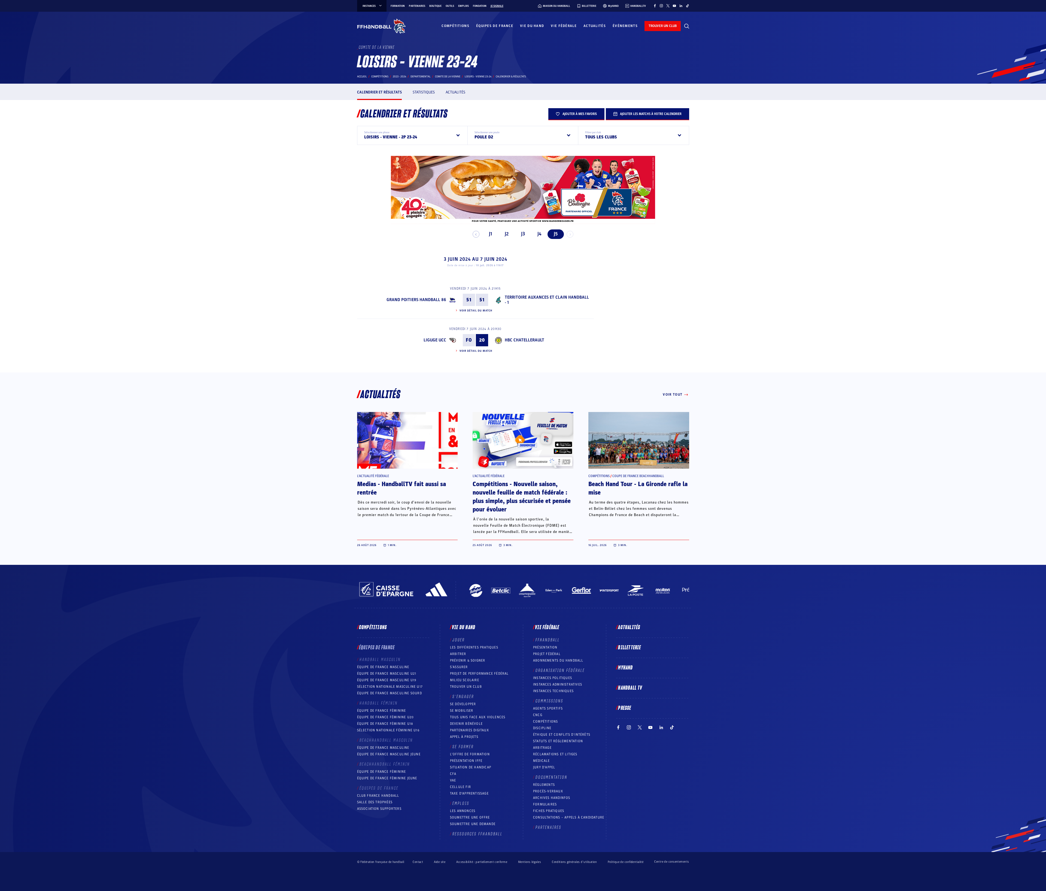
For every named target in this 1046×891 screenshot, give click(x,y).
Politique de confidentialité (625, 862)
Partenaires (417, 6)
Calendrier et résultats (379, 92)
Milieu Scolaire (464, 680)
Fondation (479, 6)
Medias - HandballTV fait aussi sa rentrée (401, 488)
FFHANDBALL (548, 640)
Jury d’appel (544, 767)
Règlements (544, 785)
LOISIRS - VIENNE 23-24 (478, 76)
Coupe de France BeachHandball (638, 476)
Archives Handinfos (551, 798)
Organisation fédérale (560, 670)
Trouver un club (466, 687)
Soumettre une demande (472, 824)
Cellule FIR (460, 787)
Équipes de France (494, 26)
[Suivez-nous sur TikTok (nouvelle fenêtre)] (687, 5)
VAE (453, 780)
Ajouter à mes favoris (579, 114)
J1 (490, 234)
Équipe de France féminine (381, 711)
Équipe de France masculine (383, 667)
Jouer (458, 640)
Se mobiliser (461, 711)
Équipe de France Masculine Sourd (389, 693)
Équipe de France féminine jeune (387, 778)
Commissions (549, 701)
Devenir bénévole (466, 724)
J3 (523, 234)
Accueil (362, 76)
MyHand (625, 668)
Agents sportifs (548, 708)
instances (369, 6)
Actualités (594, 26)
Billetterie (629, 647)
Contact (418, 862)
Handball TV (630, 688)
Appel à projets (464, 737)
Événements (625, 26)
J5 (556, 234)
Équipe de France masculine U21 (386, 673)
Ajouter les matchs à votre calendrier (651, 114)
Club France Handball (378, 796)
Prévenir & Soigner (467, 660)
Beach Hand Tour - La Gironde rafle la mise (638, 488)
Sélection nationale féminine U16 (388, 730)
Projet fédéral (547, 654)
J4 (539, 234)
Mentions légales (529, 862)
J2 (507, 234)
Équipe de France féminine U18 (385, 724)
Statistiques (424, 92)
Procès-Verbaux (548, 791)
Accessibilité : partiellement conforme (481, 862)
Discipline (542, 728)
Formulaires (545, 804)
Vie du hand (532, 26)
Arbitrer (458, 654)
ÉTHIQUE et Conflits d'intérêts (561, 735)
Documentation (551, 777)
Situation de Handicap (470, 767)
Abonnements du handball (558, 660)
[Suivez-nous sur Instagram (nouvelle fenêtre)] (661, 5)
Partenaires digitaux (469, 730)
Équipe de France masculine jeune (389, 754)
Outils (450, 6)
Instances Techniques (553, 691)
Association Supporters (379, 809)
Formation (398, 6)
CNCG (537, 715)
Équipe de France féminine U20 (385, 717)
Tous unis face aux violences (478, 717)
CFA (453, 774)
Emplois (463, 6)
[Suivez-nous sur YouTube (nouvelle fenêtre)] (674, 5)
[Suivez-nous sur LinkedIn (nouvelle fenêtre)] (681, 5)
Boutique (435, 6)
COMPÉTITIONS (545, 721)
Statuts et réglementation (558, 741)
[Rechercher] (686, 26)
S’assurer (459, 667)
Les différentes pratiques (474, 647)
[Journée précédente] (476, 234)
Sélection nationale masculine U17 (390, 687)
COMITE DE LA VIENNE (447, 76)
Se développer (463, 704)
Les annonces (462, 811)
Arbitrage (542, 748)
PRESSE (624, 708)
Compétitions (455, 26)
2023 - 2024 (399, 76)
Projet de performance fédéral (479, 673)
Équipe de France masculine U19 (386, 680)
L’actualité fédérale (373, 476)
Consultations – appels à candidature (568, 817)
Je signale (497, 6)
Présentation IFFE (466, 761)
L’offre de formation (470, 754)
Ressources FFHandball (477, 834)
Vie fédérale (564, 26)
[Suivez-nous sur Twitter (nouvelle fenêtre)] (668, 5)
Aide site (439, 862)
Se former (463, 747)
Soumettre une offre (470, 817)
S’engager (463, 697)
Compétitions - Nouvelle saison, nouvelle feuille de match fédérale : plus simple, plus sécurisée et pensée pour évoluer (522, 496)
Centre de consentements (671, 861)
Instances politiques (552, 678)
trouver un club (663, 26)
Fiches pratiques (548, 811)
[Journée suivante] (570, 234)
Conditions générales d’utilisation (574, 862)
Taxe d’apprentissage (469, 793)
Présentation (545, 647)
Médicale (541, 761)
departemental (421, 76)
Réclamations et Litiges (555, 754)
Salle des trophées (375, 802)
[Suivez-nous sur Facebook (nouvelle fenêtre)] (654, 5)
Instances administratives (557, 684)
